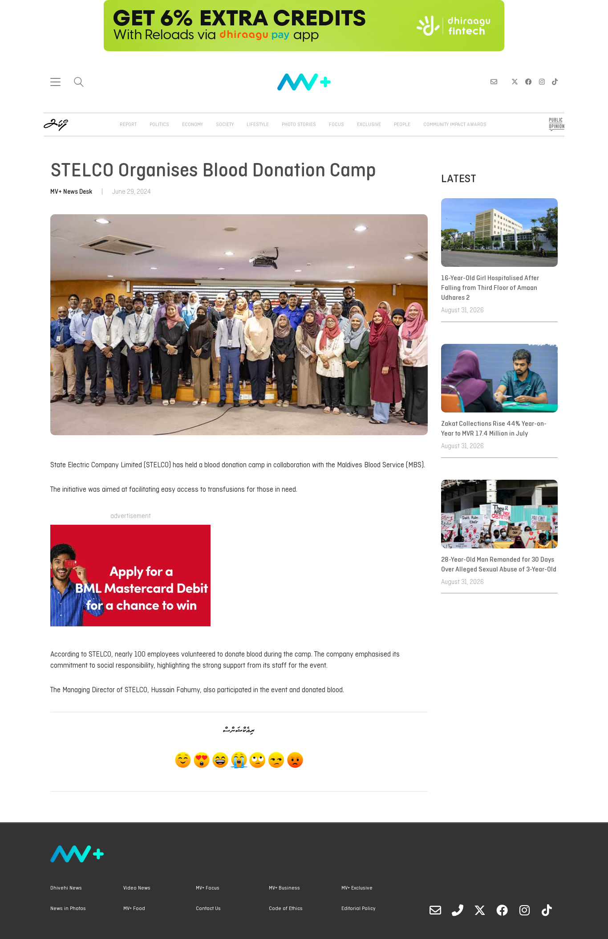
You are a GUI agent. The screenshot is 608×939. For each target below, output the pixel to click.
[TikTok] (546, 910)
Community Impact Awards (454, 124)
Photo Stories (299, 124)
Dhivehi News (66, 888)
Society (225, 124)
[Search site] (79, 83)
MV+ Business (284, 888)
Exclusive (369, 124)
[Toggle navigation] (55, 82)
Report (128, 124)
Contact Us (208, 908)
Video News (136, 888)
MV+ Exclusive (357, 888)
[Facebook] (502, 910)
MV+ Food (134, 908)
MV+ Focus (207, 888)
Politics (159, 124)
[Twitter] (480, 910)
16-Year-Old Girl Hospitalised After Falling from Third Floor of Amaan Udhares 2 (490, 288)
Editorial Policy (358, 908)
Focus (336, 124)
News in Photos (68, 908)
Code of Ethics (286, 908)
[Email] (435, 910)
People (402, 124)
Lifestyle (258, 124)
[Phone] (457, 910)
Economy (192, 124)
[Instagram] (524, 910)
